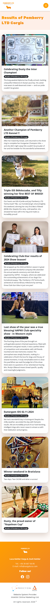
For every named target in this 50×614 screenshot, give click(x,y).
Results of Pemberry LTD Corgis (16, 77)
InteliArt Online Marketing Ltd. (25, 597)
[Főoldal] (8, 5)
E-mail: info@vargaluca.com (25, 566)
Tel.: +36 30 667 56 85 (25, 563)
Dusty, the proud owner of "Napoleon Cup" (19, 522)
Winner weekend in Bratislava (22, 471)
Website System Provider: (25, 594)
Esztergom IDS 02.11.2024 (19, 411)
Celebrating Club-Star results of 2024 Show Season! (23, 257)
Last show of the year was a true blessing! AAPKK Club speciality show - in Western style (23, 330)
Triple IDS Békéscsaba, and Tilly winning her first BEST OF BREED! (23, 192)
